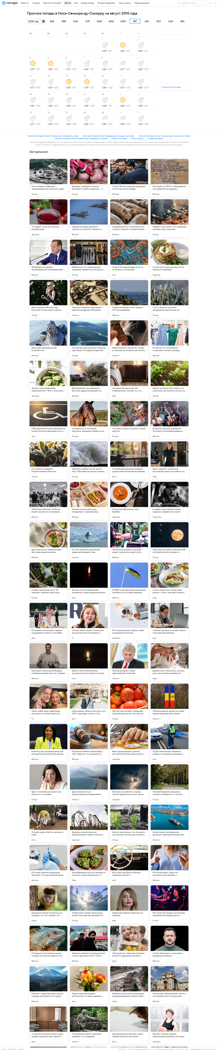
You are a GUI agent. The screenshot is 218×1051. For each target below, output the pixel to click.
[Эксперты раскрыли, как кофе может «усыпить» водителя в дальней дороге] (129, 541)
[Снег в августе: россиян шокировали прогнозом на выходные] (169, 299)
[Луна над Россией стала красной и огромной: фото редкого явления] (169, 541)
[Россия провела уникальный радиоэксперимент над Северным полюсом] (89, 541)
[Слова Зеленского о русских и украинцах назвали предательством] (169, 945)
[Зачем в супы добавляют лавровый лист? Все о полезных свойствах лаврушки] (48, 380)
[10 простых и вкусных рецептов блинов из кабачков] (169, 258)
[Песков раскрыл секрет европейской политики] (129, 662)
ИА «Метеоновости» (208, 1049)
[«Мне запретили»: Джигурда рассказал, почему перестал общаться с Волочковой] (48, 702)
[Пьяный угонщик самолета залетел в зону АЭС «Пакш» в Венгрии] (89, 218)
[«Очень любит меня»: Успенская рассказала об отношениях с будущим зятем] (89, 622)
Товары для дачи (155, 138)
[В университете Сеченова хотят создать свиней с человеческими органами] (129, 218)
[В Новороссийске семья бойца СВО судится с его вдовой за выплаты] (89, 743)
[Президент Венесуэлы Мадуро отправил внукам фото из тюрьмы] (48, 662)
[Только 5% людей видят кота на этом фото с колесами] (129, 258)
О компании (12, 1049)
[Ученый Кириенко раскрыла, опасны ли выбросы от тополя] (169, 783)
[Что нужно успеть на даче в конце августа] (129, 420)
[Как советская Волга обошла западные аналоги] (129, 864)
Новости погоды (119, 138)
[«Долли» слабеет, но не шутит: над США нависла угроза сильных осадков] (89, 460)
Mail (4, 1049)
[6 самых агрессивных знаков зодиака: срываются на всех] (169, 501)
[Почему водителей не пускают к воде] (48, 824)
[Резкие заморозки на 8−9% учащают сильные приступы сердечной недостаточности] (48, 581)
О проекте (122, 1049)
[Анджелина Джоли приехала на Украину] (129, 904)
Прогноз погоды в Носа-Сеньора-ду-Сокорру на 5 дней (108, 136)
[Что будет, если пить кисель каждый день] (48, 218)
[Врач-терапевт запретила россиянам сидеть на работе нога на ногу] (169, 460)
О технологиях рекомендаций (164, 1049)
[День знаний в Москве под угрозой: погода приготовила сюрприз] (48, 299)
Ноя (170, 21)
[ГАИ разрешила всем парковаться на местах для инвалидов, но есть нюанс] (48, 420)
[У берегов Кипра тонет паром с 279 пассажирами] (129, 299)
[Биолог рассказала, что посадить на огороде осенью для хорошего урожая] (129, 824)
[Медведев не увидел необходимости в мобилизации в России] (48, 258)
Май (99, 21)
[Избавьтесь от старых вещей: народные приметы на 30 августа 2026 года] (89, 258)
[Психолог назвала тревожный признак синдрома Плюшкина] (89, 299)
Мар (75, 21)
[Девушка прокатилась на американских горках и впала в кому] (89, 824)
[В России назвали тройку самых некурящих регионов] (129, 622)
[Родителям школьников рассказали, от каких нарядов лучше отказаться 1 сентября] (89, 985)
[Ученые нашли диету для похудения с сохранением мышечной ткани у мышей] (89, 501)
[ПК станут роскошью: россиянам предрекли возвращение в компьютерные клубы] (169, 904)
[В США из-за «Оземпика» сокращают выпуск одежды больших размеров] (169, 339)
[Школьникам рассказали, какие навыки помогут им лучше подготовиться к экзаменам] (129, 1025)
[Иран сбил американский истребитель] (48, 339)
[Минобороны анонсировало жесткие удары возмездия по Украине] (89, 380)
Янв (52, 21)
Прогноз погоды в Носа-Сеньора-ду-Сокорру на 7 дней (164, 136)
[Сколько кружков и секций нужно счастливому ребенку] (169, 622)
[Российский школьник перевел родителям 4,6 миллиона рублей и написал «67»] (129, 460)
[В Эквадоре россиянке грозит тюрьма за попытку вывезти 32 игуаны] (48, 945)
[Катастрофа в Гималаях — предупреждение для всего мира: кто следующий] (48, 178)
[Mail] (4, 3)
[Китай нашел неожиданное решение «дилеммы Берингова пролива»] (169, 824)
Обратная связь (182, 1049)
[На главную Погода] (12, 3)
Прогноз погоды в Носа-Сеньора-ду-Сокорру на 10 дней (81, 138)
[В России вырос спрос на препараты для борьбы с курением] (169, 864)
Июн (111, 21)
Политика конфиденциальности (139, 1049)
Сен (147, 21)
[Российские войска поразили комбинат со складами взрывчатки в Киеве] (89, 1025)
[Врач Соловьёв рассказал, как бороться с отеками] (48, 783)
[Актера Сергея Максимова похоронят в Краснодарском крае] (89, 581)
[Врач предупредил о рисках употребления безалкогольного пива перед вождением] (129, 743)
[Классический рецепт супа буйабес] (129, 501)
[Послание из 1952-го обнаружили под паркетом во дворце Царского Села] (169, 178)
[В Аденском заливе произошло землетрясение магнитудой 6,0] (89, 904)
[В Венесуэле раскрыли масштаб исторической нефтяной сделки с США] (48, 743)
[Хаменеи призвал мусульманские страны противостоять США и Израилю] (89, 945)
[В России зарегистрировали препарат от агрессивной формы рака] (48, 864)
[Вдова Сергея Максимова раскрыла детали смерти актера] (89, 662)
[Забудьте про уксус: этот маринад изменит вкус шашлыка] (169, 218)
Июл (123, 21)
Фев (64, 21)
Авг (135, 21)
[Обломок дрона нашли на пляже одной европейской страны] (169, 702)
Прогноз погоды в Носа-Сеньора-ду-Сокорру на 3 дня (53, 136)
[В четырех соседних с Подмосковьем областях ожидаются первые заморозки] (48, 460)
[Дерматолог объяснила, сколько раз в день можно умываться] (169, 662)
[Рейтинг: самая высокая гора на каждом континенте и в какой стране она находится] (48, 985)
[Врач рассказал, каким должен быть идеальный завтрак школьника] (48, 541)
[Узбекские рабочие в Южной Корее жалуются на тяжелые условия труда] (48, 501)
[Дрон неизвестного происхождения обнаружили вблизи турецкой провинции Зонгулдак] (89, 783)
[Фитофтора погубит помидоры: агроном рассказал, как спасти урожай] (129, 702)
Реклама (21, 1049)
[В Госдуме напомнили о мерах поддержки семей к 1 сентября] (48, 622)
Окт (158, 21)
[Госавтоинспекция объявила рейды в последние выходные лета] (169, 743)
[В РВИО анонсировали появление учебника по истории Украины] (129, 581)
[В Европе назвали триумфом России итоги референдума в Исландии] (169, 420)
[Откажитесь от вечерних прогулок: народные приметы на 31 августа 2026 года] (89, 420)
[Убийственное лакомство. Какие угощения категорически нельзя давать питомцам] (129, 339)
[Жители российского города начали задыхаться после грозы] (129, 783)
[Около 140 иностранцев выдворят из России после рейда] (129, 178)
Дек (182, 21)
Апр (87, 21)
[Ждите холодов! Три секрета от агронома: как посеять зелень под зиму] (169, 380)
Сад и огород (137, 138)
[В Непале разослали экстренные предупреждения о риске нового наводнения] (129, 985)
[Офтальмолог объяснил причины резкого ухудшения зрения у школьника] (129, 945)
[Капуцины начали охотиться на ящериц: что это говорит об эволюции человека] (48, 904)
